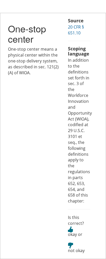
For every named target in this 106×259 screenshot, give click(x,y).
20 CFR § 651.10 (76, 30)
